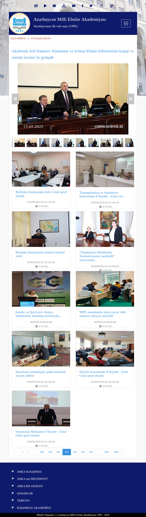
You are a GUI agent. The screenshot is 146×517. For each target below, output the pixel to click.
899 (42, 452)
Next (130, 99)
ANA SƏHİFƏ (18, 38)
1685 (106, 452)
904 (83, 452)
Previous (15, 99)
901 (58, 452)
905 (91, 452)
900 (50, 452)
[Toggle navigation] (126, 23)
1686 (116, 452)
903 (75, 452)
